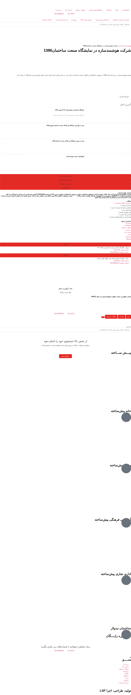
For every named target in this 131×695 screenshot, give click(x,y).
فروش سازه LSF (86, 20)
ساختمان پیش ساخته (102, 20)
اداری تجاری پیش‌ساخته (116, 574)
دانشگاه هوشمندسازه (95, 10)
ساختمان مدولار (121, 628)
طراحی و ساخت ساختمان (121, 20)
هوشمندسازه (127, 46)
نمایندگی (109, 10)
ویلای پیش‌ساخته (120, 465)
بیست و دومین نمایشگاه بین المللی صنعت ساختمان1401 (68, 141)
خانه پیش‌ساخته (121, 411)
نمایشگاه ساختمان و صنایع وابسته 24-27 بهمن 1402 (69, 110)
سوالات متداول (80, 10)
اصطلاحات (125, 10)
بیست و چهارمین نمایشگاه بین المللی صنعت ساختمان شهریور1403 (65, 125)
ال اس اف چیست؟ (61, 20)
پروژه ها (74, 20)
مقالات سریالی (47, 20)
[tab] (128, 317)
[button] (2, 123)
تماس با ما (68, 10)
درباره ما (58, 10)
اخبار (116, 10)
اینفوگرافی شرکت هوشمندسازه (75, 156)
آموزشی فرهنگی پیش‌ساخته (113, 519)
